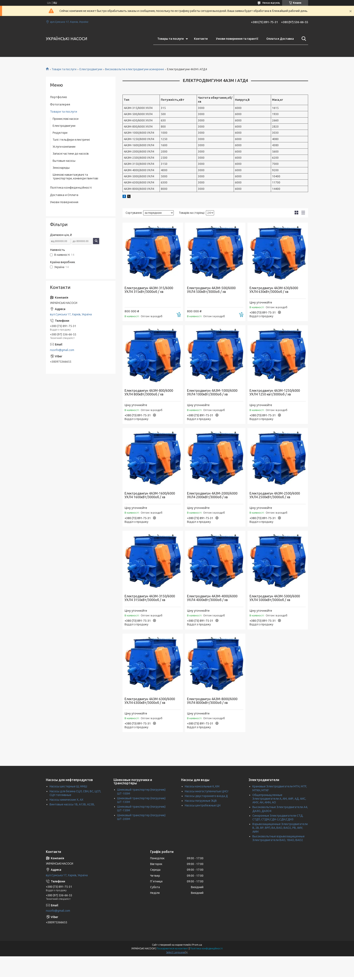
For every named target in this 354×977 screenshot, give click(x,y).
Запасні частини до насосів (71, 153)
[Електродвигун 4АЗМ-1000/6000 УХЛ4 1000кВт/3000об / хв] (215, 355)
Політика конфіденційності (206, 948)
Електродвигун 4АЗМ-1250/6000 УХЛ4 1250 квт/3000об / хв (275, 392)
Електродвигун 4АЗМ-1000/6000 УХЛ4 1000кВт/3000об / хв (212, 392)
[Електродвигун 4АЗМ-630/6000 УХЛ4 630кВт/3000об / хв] (277, 253)
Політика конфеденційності (71, 187)
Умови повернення (64, 202)
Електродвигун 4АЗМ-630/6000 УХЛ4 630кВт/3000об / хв (274, 289)
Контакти (201, 38)
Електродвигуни (90, 69)
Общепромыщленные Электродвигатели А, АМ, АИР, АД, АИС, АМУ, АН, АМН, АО (279, 798)
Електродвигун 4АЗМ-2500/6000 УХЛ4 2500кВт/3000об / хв (275, 495)
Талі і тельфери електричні (71, 139)
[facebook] (124, 197)
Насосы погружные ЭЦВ (201, 800)
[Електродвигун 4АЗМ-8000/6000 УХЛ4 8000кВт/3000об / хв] (215, 664)
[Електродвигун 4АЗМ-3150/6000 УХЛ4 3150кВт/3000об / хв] (153, 561)
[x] (128, 197)
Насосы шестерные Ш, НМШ (68, 786)
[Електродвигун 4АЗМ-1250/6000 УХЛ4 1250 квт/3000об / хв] (277, 355)
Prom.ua (197, 944)
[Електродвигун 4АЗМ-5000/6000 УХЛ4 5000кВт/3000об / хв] (277, 561)
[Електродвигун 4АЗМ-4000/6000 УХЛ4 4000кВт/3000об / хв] (215, 561)
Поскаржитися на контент (172, 948)
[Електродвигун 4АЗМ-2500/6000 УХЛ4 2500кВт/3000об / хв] (277, 458)
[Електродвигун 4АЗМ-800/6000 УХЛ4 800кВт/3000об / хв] (153, 355)
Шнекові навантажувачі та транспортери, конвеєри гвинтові (75, 176)
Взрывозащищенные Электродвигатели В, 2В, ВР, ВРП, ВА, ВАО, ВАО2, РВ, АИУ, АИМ (280, 827)
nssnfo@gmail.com (62, 350)
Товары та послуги (170, 38)
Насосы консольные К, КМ (202, 786)
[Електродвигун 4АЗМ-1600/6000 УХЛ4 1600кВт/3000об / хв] (153, 458)
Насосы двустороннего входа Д (206, 796)
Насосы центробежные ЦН (202, 805)
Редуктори (60, 132)
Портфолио (58, 97)
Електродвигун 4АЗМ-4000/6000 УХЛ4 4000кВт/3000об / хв (212, 598)
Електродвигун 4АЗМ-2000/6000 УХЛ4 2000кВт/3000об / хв (212, 495)
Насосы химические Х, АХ (66, 799)
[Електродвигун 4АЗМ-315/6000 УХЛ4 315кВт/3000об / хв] (153, 253)
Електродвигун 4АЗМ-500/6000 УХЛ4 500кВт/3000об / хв (211, 289)
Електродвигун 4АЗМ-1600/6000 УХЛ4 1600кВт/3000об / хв (150, 495)
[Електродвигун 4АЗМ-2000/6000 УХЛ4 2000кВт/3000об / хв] (215, 458)
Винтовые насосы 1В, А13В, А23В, (72, 804)
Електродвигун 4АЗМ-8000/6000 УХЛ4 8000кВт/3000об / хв (212, 700)
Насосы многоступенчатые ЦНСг (207, 791)
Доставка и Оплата (64, 195)
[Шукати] (303, 39)
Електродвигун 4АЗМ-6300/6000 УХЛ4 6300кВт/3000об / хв (150, 700)
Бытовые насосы (64, 160)
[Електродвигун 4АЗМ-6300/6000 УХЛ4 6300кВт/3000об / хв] (153, 664)
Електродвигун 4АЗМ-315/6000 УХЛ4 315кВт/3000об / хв (149, 289)
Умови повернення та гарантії (237, 38)
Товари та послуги (64, 69)
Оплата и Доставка (280, 38)
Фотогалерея (60, 104)
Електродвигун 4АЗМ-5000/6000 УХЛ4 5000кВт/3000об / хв (275, 598)
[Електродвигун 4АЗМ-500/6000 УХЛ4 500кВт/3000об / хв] (215, 253)
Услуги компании (64, 146)
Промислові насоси (65, 118)
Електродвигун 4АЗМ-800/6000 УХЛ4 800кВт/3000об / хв (149, 392)
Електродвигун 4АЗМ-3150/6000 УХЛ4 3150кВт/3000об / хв (150, 598)
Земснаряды (61, 167)
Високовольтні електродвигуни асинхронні (134, 69)
